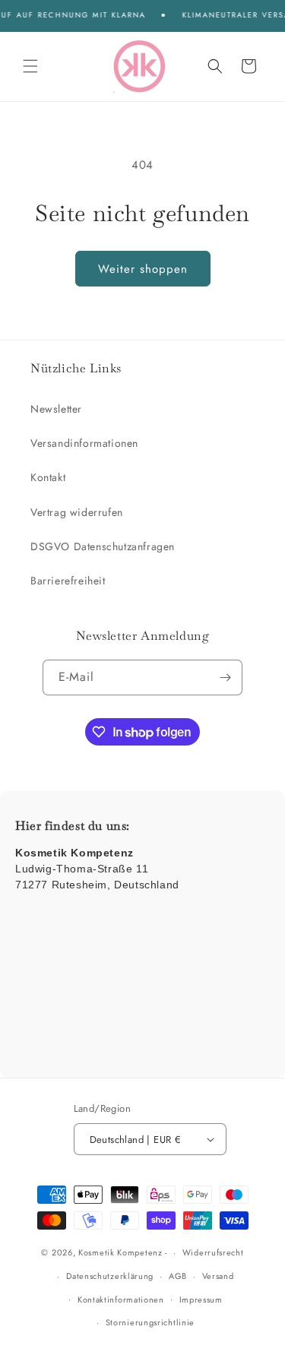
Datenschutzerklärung (110, 1276)
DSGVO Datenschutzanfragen (102, 546)
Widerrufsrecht (213, 1252)
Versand (218, 1276)
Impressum (201, 1299)
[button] (30, 66)
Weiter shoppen (143, 269)
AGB (178, 1276)
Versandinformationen (84, 443)
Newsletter (56, 408)
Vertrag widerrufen (76, 512)
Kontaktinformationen (121, 1299)
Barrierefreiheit (68, 580)
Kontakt (47, 477)
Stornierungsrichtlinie (150, 1322)
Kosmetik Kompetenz (120, 1252)
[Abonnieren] (225, 677)
